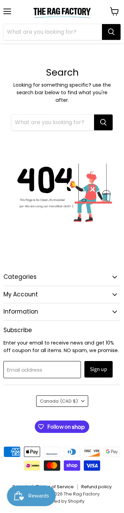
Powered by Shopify (62, 501)
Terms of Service (55, 486)
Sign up (98, 369)
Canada (59, 401)
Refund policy (96, 486)
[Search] (111, 32)
